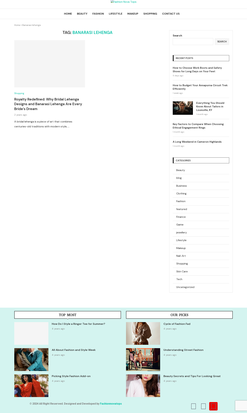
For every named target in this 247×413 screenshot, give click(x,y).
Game (179, 224)
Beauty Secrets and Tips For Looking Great (192, 376)
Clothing (181, 193)
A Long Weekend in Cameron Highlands (197, 141)
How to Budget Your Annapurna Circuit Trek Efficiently (200, 87)
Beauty (82, 13)
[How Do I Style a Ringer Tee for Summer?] (31, 333)
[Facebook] (193, 406)
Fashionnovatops (111, 403)
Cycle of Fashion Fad (176, 324)
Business (181, 186)
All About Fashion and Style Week (74, 350)
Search (177, 35)
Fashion (98, 13)
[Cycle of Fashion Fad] (143, 333)
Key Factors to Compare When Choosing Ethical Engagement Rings (198, 125)
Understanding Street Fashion (183, 350)
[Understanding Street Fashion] (143, 359)
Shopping (150, 13)
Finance (181, 217)
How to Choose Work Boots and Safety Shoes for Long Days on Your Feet (197, 69)
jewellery (181, 232)
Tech (179, 279)
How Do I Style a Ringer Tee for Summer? (78, 324)
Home (68, 13)
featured (181, 209)
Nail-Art (181, 256)
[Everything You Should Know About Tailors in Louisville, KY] (183, 108)
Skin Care (182, 271)
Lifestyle (115, 13)
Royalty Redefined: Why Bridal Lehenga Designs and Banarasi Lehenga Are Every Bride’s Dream (48, 104)
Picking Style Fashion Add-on (71, 376)
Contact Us (171, 13)
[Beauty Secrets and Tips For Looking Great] (143, 385)
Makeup (132, 13)
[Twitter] (203, 406)
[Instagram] (213, 406)
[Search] (231, 14)
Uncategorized (185, 287)
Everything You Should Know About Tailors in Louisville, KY (210, 106)
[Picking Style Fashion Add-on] (31, 385)
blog (179, 178)
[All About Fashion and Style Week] (31, 359)
